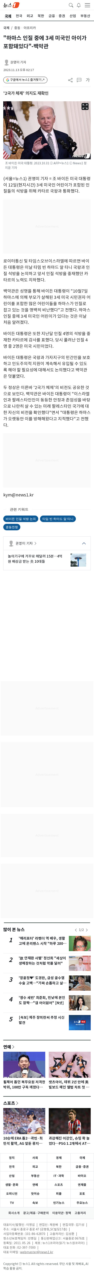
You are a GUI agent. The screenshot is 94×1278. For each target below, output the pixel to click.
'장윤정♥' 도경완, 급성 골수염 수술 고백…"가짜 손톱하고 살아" (41, 983)
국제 (6, 28)
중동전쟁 (12, 527)
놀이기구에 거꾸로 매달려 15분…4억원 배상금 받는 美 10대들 (35, 559)
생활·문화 (11, 1185)
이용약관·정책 (61, 1213)
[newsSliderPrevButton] (76, 930)
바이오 (82, 1176)
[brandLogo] (11, 5)
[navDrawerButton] (87, 5)
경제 (59, 1158)
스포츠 (9, 1103)
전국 (12, 1167)
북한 (59, 1167)
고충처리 (80, 1213)
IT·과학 (59, 1176)
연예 (7, 1047)
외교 (35, 1167)
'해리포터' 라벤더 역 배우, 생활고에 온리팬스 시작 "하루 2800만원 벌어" (42, 943)
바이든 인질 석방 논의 (21, 519)
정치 (12, 1158)
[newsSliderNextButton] (87, 930)
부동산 (35, 1176)
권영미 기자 (18, 62)
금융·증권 (82, 1167)
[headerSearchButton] (71, 5)
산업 (12, 1176)
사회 (35, 1158)
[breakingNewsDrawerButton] (79, 5)
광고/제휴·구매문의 (36, 1213)
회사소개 (14, 1213)
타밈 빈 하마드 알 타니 (57, 519)
